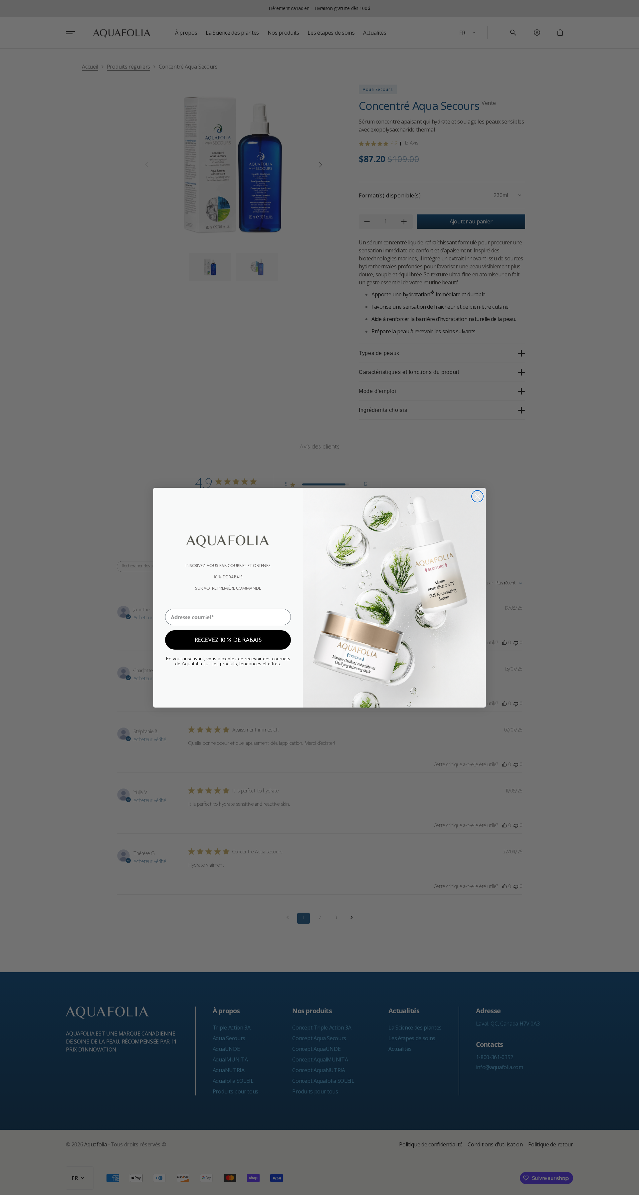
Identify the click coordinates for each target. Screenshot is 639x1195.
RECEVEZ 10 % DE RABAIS (228, 640)
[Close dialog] (477, 496)
